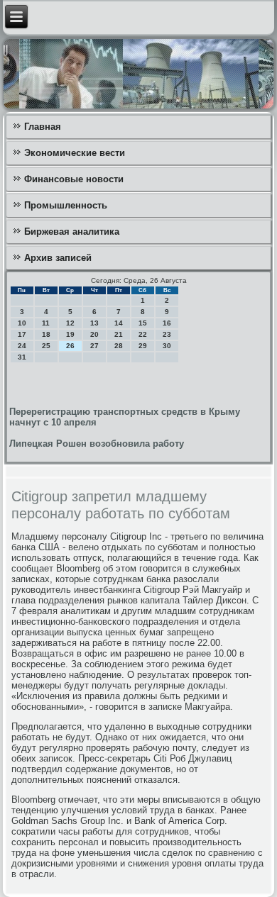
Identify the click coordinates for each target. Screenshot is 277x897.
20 (94, 334)
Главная (42, 126)
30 (167, 346)
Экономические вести (74, 152)
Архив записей (58, 257)
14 (118, 323)
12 (70, 323)
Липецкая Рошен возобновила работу (96, 443)
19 (70, 334)
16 (167, 323)
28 (118, 346)
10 (22, 323)
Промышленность (65, 205)
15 (142, 323)
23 (167, 334)
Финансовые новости (74, 179)
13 (94, 323)
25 (46, 346)
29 (142, 346)
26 (70, 346)
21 (118, 334)
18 (46, 334)
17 (22, 334)
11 (46, 323)
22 (142, 334)
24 (22, 346)
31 (22, 357)
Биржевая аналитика (71, 231)
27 (94, 346)
